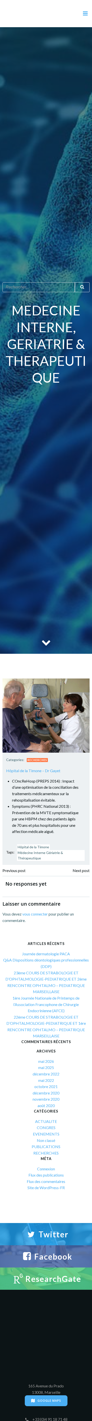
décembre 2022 (46, 1073)
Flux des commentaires (46, 1181)
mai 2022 (46, 1080)
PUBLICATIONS (46, 1146)
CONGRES (46, 1127)
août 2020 (46, 1105)
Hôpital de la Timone (33, 847)
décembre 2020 (46, 1093)
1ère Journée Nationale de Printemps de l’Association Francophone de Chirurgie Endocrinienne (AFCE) (46, 1004)
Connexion (46, 1168)
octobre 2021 (46, 1086)
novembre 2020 (46, 1099)
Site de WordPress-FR (46, 1187)
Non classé (46, 1140)
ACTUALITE (46, 1121)
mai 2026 (46, 1061)
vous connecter (35, 914)
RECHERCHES (37, 760)
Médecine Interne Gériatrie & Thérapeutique (40, 855)
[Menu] (85, 13)
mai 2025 (46, 1067)
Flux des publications (46, 1175)
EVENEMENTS (46, 1134)
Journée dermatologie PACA (46, 953)
